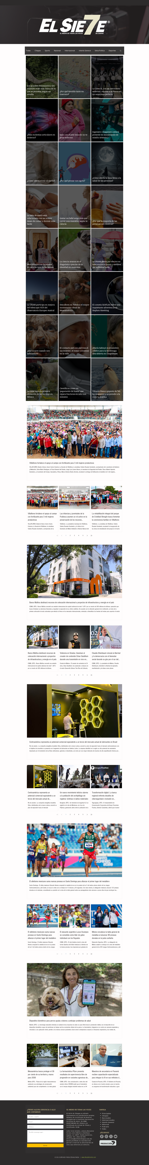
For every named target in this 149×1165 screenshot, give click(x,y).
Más (110, 51)
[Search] (122, 3)
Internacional (70, 51)
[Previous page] (61, 540)
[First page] (57, 540)
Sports (47, 51)
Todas (28, 51)
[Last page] (91, 540)
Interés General (85, 51)
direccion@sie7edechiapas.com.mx (79, 1143)
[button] (121, 51)
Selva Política (100, 51)
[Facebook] (102, 1141)
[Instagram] (106, 1141)
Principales (106, 1118)
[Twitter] (111, 1141)
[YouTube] (115, 1141)
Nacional (57, 51)
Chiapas (38, 51)
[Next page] (87, 540)
